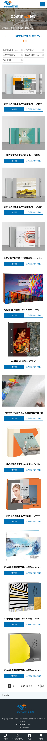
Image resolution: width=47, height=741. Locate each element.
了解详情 (13, 109)
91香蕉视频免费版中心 (24, 28)
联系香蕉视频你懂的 (33, 109)
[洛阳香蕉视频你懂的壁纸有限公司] (19, 4)
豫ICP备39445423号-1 (23, 725)
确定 (42, 686)
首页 (12, 28)
